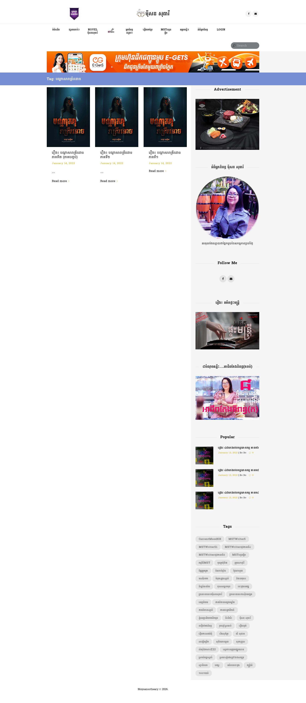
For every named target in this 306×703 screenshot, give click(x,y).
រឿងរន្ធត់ (242, 625)
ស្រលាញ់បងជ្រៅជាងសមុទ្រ (232, 657)
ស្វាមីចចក (203, 665)
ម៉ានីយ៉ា (228, 618)
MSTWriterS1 (208, 547)
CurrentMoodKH (210, 539)
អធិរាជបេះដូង (233, 665)
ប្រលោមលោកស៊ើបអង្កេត (240, 594)
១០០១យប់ (204, 673)
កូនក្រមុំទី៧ (222, 562)
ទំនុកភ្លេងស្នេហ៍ (222, 578)
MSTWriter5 (237, 539)
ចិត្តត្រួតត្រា (203, 570)
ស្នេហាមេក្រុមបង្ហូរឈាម (233, 649)
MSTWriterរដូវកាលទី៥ (212, 554)
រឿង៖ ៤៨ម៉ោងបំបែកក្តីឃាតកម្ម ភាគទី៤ (238, 492)
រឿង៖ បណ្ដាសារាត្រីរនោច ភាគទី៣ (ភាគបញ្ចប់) (68, 155)
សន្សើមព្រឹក (204, 641)
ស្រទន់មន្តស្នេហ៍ (205, 657)
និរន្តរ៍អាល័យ (204, 586)
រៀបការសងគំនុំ (205, 633)
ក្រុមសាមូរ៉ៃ (239, 562)
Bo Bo (243, 453)
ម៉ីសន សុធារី (245, 618)
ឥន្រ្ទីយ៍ (250, 665)
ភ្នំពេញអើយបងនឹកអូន (208, 618)
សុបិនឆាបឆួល (222, 641)
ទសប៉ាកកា (203, 578)
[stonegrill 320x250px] (227, 101)
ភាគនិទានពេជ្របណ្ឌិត (225, 602)
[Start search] (234, 45)
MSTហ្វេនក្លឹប (239, 554)
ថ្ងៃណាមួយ (238, 570)
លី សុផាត (240, 633)
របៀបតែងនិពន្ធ (205, 625)
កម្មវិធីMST (204, 562)
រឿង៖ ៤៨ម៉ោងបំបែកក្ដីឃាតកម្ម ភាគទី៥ (238, 470)
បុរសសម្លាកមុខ (223, 586)
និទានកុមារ (241, 578)
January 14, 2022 (63, 163)
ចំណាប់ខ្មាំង (220, 570)
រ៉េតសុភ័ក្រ (223, 633)
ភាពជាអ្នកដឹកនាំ (227, 610)
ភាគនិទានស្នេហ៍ (206, 610)
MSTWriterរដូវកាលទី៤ (238, 547)
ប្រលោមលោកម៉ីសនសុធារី (210, 594)
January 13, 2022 (227, 453)
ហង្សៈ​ (217, 665)
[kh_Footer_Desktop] (153, 53)
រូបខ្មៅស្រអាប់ (225, 625)
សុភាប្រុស (240, 641)
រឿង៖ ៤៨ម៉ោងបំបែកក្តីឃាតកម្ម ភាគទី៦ (238, 447)
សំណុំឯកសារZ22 (207, 649)
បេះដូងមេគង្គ (243, 586)
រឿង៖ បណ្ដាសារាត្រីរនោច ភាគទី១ (165, 155)
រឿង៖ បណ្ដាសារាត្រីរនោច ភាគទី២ (116, 155)
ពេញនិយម (203, 602)
